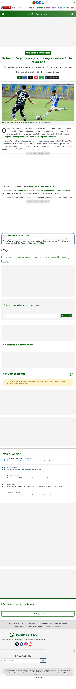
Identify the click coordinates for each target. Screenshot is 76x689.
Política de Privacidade (15, 673)
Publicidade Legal (44, 626)
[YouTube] (30, 644)
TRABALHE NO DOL (21, 626)
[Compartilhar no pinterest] (36, 77)
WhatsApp (7, 241)
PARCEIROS (32, 626)
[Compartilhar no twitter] (30, 77)
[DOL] (38, 2)
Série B (5, 261)
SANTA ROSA (63, 257)
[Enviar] (43, 660)
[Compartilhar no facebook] (24, 77)
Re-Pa (54, 257)
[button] (22, 8)
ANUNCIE (45, 623)
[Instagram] (26, 644)
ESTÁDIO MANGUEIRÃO (24, 257)
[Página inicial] (3, 14)
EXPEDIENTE (57, 626)
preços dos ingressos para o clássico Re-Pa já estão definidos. (32, 137)
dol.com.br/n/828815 (35, 243)
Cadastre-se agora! (66, 316)
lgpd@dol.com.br (38, 674)
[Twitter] (17, 644)
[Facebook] (21, 644)
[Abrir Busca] (74, 2)
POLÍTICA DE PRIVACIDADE (58, 623)
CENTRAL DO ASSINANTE (28, 623)
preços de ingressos (41, 257)
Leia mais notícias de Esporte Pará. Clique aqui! (38, 614)
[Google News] (52, 77)
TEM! (39, 623)
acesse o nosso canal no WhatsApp (41, 186)
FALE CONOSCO (14, 623)
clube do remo (8, 257)
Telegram (17, 241)
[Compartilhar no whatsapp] (41, 77)
